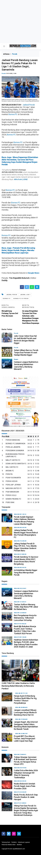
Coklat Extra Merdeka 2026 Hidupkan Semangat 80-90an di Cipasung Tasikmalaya (26, 774)
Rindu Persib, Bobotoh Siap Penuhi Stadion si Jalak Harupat (26, 797)
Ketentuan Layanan (24, 842)
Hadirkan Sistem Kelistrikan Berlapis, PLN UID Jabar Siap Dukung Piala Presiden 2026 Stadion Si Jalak (26, 643)
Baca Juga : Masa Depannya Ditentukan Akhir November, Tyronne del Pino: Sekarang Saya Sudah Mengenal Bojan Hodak (20, 161)
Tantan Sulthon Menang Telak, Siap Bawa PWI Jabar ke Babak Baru (26, 606)
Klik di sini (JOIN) (20, 179)
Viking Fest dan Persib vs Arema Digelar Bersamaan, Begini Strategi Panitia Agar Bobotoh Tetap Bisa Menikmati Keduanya (26, 810)
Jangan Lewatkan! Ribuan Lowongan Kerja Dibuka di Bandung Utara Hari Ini (25, 712)
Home (7, 54)
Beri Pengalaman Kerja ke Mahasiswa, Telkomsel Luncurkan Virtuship (25, 617)
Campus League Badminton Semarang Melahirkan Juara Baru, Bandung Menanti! (26, 365)
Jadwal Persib (29, 105)
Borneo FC (13, 114)
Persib (4, 73)
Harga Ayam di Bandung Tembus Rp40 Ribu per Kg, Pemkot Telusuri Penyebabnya (25, 699)
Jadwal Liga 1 (25, 294)
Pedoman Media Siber (9, 844)
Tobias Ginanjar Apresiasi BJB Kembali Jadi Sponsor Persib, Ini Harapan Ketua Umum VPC (25, 760)
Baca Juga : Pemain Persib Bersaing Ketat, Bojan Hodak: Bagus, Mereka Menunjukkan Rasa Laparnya (18, 250)
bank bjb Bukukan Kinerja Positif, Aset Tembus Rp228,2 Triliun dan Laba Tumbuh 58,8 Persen (25, 630)
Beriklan (19, 844)
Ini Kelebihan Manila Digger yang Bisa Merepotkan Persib (25, 572)
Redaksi (14, 842)
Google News (33, 273)
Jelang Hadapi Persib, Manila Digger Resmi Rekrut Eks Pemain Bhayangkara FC (26, 533)
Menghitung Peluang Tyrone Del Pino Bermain (10, 310)
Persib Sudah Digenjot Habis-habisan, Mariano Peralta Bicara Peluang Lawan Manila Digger (24, 520)
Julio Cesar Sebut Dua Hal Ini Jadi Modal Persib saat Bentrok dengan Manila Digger (25, 339)
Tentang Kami (6, 842)
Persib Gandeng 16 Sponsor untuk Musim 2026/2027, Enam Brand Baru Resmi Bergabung (26, 560)
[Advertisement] (20, 21)
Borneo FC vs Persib (20, 298)
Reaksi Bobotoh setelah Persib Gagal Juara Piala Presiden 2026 (24, 786)
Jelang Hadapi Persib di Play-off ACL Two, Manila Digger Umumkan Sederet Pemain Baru (25, 547)
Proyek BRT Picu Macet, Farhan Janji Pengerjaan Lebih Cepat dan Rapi (24, 738)
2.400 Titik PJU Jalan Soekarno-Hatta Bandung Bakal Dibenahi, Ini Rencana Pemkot (18, 686)
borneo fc (6, 298)
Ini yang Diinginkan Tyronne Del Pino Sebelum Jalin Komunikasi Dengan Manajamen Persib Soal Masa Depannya (30, 314)
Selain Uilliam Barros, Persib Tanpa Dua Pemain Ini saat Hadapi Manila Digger (26, 352)
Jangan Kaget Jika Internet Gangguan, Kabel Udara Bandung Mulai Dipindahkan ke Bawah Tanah (26, 725)
